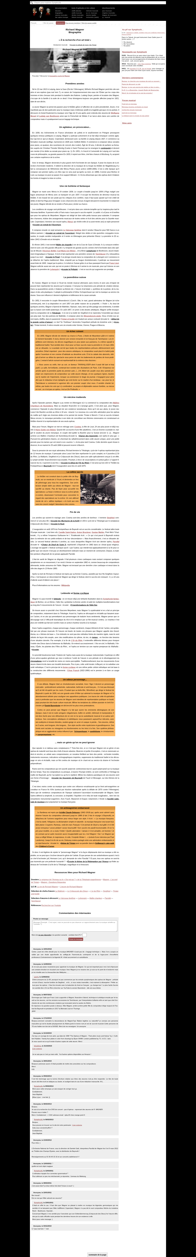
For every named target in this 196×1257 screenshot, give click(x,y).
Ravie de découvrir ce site (131, 84)
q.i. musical (106, 17)
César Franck (73, 670)
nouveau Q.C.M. (140, 68)
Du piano (126, 46)
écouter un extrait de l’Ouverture (47, 225)
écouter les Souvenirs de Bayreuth (67, 778)
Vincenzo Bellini (49, 251)
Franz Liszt (114, 263)
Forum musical (129, 100)
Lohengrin (54, 269)
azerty (36, 977)
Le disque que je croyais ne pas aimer (135, 116)
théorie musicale (77, 17)
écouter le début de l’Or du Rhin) (75, 463)
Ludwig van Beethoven (49, 116)
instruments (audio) (92, 17)
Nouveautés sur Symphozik (134, 52)
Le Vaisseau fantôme (72, 230)
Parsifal (116, 542)
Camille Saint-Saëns (67, 532)
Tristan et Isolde (68, 319)
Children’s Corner (46, 846)
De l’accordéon (129, 44)
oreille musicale (77, 13)
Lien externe (37, 1049)
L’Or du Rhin (76, 640)
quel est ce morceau (129, 113)
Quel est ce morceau (129, 104)
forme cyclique (69, 667)
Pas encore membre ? (73, 23)
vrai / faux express (144, 64)
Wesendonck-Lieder (92, 316)
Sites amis (127, 123)
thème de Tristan (68, 843)
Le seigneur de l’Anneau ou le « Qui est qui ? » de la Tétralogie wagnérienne (70, 880)
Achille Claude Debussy (69, 812)
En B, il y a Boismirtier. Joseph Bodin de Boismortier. (140, 90)
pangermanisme (44, 734)
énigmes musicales (108, 13)
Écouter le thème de (88, 862)
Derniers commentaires (132, 78)
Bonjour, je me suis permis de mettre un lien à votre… (141, 87)
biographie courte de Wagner (59, 76)
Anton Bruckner (84, 532)
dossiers (58, 11)
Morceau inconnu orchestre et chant (135, 107)
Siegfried (111, 518)
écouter (35, 650)
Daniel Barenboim (52, 706)
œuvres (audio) (91, 15)
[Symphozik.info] (42, 12)
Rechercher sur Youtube (51, 905)
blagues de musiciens (109, 15)
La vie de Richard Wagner (47, 887)
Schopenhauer (80, 731)
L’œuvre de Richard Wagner (71, 887)
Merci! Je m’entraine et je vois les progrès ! (137, 93)
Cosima (77, 427)
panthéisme (95, 731)
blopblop (37, 1046)
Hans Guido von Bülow (46, 430)
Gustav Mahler (98, 532)
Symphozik (38, 1086)
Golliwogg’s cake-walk (104, 843)
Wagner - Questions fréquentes (53, 882)
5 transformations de (84, 605)
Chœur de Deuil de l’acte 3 (54, 545)
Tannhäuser (100, 254)
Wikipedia (65, 585)
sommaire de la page (97, 1255)
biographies (59, 13)
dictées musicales (78, 15)
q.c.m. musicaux (91, 13)
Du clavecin (127, 42)
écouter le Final (52, 257)
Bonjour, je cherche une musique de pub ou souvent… (141, 81)
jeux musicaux (107, 11)
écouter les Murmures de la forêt (65, 521)
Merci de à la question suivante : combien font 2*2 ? (57, 935)
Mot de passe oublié (89, 23)
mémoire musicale (92, 11)
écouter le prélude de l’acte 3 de (83, 45)
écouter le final (57, 524)
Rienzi (70, 222)
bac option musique (61, 17)
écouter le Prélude (69, 269)
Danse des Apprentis (88, 436)
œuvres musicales (61, 15)
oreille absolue (76, 11)
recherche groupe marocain (132, 110)
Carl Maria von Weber (66, 251)
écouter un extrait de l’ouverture (60, 233)
